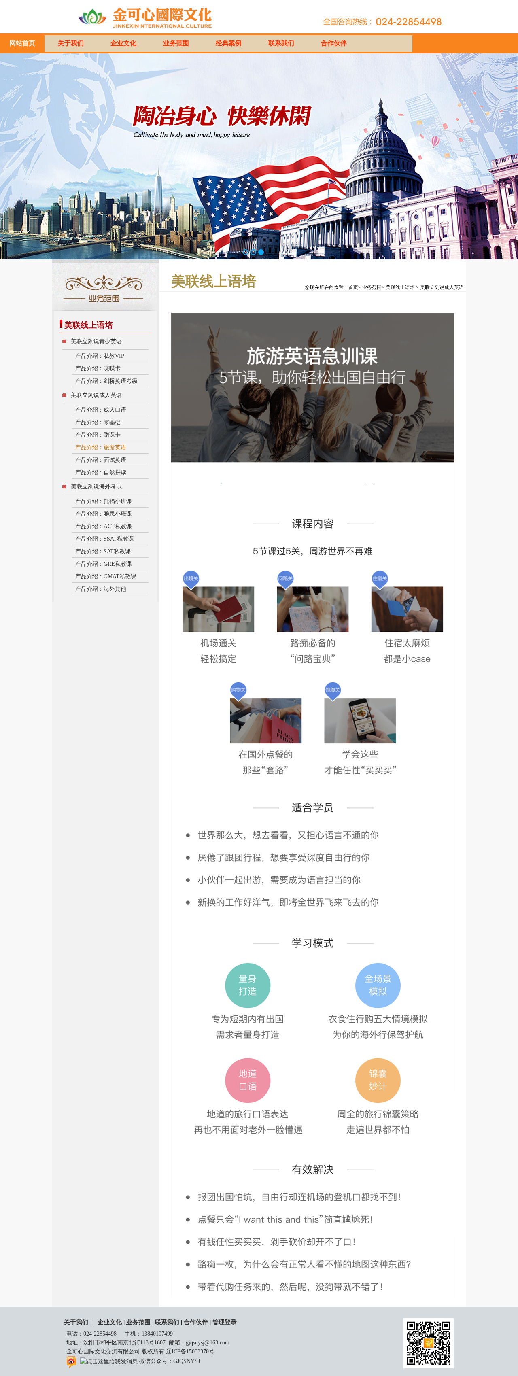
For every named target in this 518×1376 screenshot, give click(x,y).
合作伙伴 (334, 43)
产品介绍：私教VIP (99, 356)
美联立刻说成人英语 (95, 395)
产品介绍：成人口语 (100, 410)
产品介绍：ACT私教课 (103, 526)
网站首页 (22, 43)
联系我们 (281, 43)
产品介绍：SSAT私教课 (104, 539)
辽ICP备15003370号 (190, 1351)
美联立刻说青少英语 (95, 341)
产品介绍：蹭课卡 (97, 435)
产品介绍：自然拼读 (100, 472)
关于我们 (71, 43)
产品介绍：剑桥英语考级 (106, 381)
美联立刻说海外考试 (95, 487)
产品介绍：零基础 (97, 422)
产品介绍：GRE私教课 (103, 564)
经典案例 (229, 43)
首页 (353, 287)
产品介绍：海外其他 (100, 589)
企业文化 (123, 43)
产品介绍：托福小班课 (103, 501)
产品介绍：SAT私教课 (102, 551)
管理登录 (224, 1322)
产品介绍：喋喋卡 (97, 368)
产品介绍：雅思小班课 (103, 514)
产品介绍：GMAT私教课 (105, 576)
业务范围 (176, 43)
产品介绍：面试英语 (100, 460)
